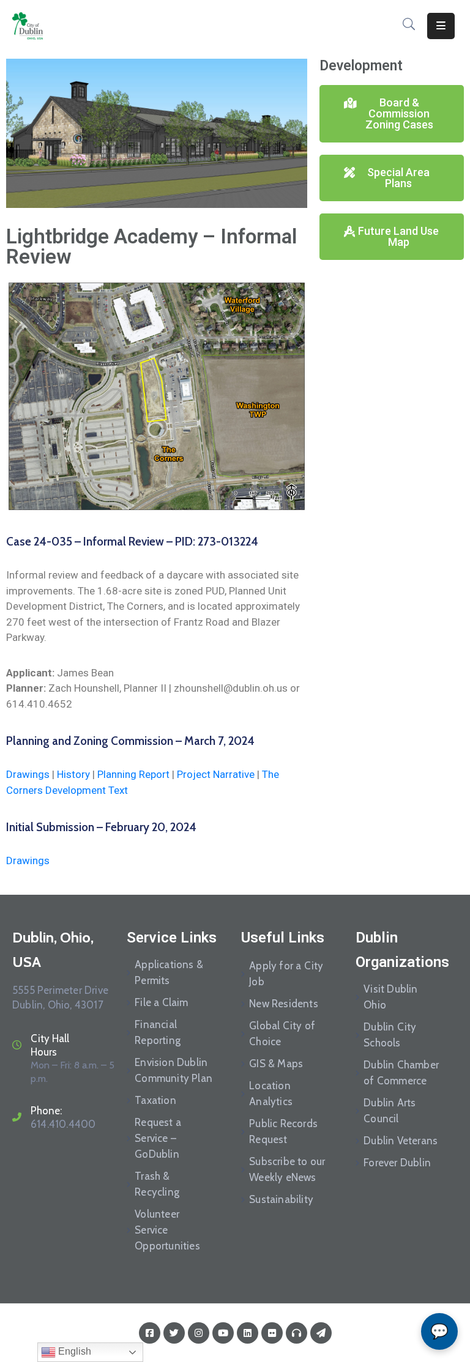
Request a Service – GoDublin (158, 1138)
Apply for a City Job (286, 974)
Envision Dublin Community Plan (173, 1070)
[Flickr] (272, 1333)
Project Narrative (216, 774)
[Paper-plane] (321, 1333)
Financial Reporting (158, 1032)
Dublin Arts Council (390, 1111)
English (73, 1351)
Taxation (155, 1100)
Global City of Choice (282, 1034)
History (73, 774)
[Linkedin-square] (247, 1333)
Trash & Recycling (157, 1184)
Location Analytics (271, 1093)
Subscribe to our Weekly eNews (287, 1169)
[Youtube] (223, 1333)
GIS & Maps (276, 1063)
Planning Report (133, 774)
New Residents (283, 1003)
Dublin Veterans (401, 1140)
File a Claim (161, 1002)
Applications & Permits (169, 972)
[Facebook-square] (149, 1333)
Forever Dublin (397, 1163)
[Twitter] (174, 1333)
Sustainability (281, 1199)
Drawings (28, 774)
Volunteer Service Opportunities (167, 1230)
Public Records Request (283, 1131)
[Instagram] (198, 1333)
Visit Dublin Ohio (390, 997)
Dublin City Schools (390, 1035)
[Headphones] (296, 1333)
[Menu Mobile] (441, 26)
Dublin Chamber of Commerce (401, 1073)
